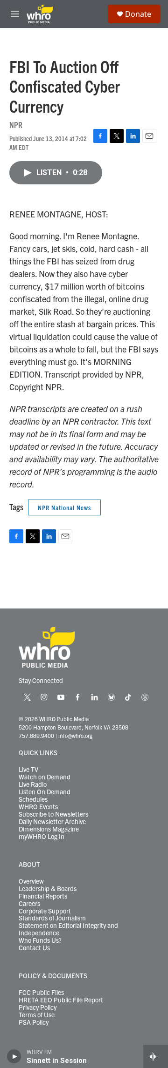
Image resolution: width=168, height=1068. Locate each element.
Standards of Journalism (52, 918)
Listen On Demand (44, 792)
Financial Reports (43, 896)
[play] (14, 1056)
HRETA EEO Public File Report (61, 1000)
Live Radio (33, 784)
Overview (31, 881)
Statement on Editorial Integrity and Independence (68, 929)
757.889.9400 (36, 735)
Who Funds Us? (40, 940)
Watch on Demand (44, 777)
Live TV (28, 769)
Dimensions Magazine (49, 829)
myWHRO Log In (41, 836)
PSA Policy (34, 1022)
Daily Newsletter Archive (52, 821)
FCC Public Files (41, 992)
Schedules (33, 799)
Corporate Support (45, 911)
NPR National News (64, 507)
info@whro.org (75, 735)
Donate (138, 14)
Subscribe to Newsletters (53, 814)
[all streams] (155, 1056)
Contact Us (34, 948)
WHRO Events (38, 807)
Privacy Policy (37, 1007)
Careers (29, 903)
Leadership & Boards (48, 888)
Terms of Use (37, 1015)
